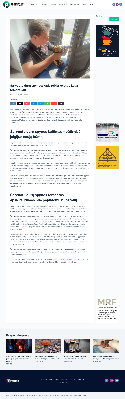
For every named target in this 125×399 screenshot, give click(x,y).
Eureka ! (84, 4)
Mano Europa (74, 4)
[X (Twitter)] (20, 103)
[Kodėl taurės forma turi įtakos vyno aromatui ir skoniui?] (77, 346)
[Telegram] (120, 4)
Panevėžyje (34, 4)
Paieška (99, 16)
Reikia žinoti (24, 95)
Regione (44, 4)
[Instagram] (117, 4)
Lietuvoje (53, 4)
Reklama (72, 379)
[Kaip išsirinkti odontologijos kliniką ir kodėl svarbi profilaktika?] (106, 346)
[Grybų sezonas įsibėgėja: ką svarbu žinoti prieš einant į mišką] (48, 346)
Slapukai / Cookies (47, 379)
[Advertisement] (107, 90)
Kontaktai (81, 379)
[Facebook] (113, 4)
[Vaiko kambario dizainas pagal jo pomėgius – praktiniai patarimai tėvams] (19, 346)
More (91, 4)
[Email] (61, 103)
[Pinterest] (27, 103)
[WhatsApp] (47, 103)
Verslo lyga (63, 4)
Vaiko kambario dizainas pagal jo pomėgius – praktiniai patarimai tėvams (18, 358)
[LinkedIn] (34, 103)
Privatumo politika (61, 379)
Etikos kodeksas (62, 382)
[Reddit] (54, 103)
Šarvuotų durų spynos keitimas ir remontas (68, 259)
